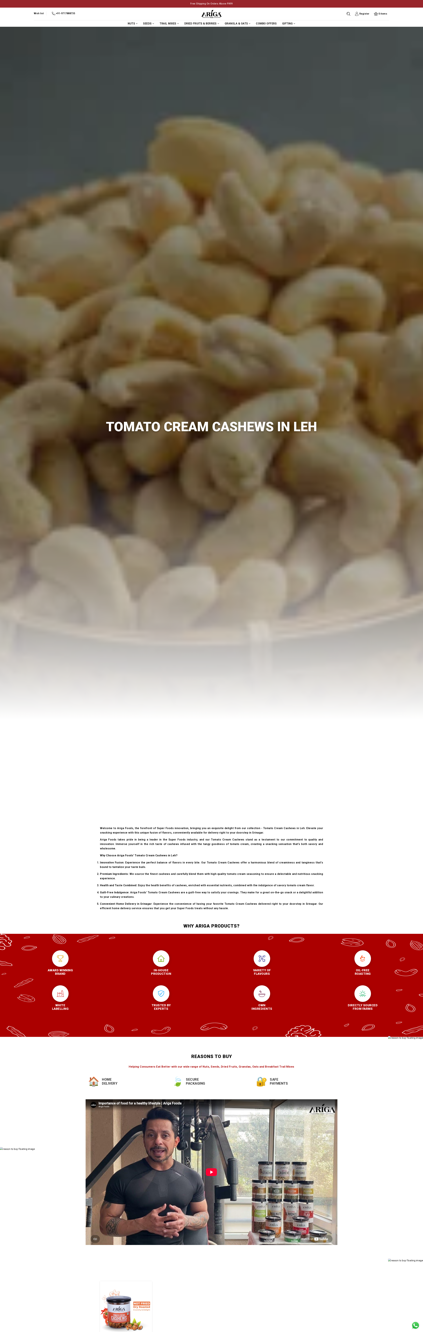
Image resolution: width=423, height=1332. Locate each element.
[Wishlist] (122, 1307)
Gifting (287, 23)
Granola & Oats (236, 23)
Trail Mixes (168, 23)
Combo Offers (266, 23)
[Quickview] (130, 1307)
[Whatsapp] (416, 1325)
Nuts (131, 23)
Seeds (147, 23)
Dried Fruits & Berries (200, 23)
